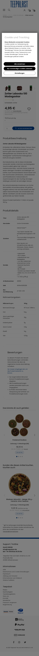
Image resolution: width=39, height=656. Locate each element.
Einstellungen (19, 73)
